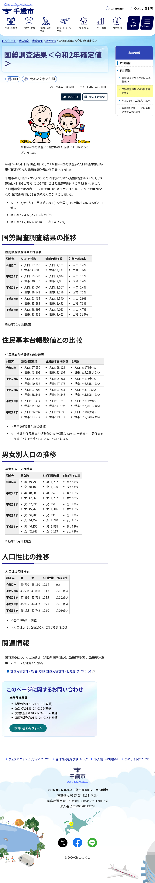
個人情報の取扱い (106, 759)
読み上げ (73, 97)
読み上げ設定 (97, 97)
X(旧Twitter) (62, 842)
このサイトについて (137, 759)
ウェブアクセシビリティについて (29, 759)
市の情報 (24, 40)
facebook (77, 842)
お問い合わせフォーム (28, 728)
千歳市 (18, 8)
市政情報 (37, 40)
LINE (92, 842)
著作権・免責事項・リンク (72, 759)
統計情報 (50, 40)
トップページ (9, 40)
